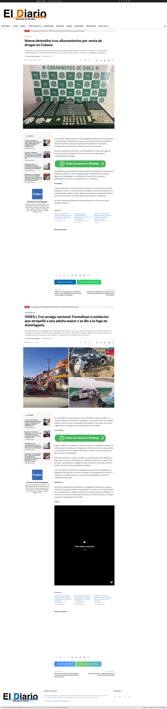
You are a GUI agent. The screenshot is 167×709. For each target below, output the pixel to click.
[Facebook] (119, 1)
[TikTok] (124, 697)
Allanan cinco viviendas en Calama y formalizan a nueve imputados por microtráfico (62, 215)
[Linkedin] (96, 60)
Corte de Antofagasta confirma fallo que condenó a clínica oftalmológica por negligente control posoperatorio (33, 143)
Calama (28, 36)
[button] (165, 26)
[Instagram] (122, 1)
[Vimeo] (127, 1)
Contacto (145, 707)
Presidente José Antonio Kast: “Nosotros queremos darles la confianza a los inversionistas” (58, 31)
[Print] (104, 60)
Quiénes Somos (152, 707)
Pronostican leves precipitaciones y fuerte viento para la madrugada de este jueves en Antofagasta (33, 166)
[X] (124, 1)
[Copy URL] (112, 60)
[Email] (100, 60)
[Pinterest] (88, 60)
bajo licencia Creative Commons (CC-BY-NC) (40, 707)
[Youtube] (129, 1)
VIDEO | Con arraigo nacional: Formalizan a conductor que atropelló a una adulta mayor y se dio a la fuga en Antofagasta (68, 293)
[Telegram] (108, 60)
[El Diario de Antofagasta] (37, 194)
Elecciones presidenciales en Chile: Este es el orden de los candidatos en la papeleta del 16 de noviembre (100, 293)
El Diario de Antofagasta (33, 56)
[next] (112, 31)
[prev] (109, 31)
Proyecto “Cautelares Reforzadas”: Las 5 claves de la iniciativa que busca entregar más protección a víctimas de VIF (34, 155)
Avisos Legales (161, 707)
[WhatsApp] (92, 60)
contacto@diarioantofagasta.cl (60, 701)
